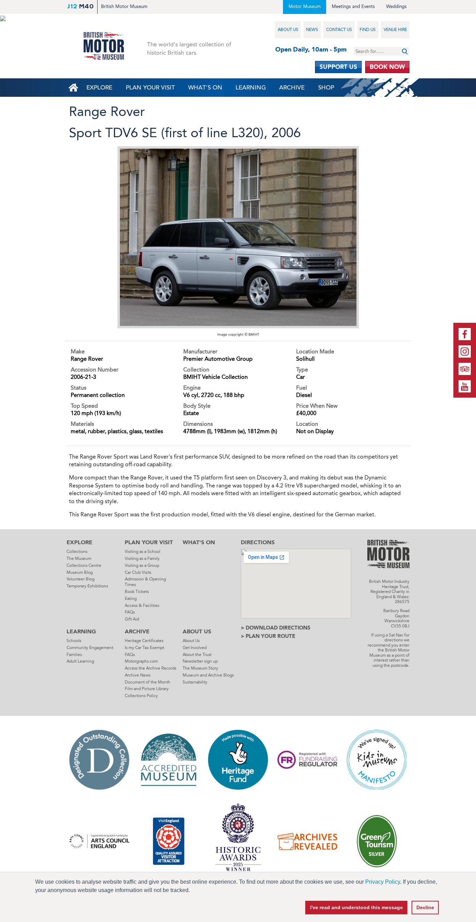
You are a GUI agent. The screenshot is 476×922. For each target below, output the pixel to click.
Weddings (396, 6)
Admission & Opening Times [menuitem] (145, 582)
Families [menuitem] (74, 654)
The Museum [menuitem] (79, 558)
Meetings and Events (353, 6)
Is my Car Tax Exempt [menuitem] (144, 647)
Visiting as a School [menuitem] (142, 551)
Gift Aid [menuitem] (132, 619)
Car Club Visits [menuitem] (138, 572)
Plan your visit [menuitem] (150, 87)
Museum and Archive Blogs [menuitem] (208, 675)
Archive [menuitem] (292, 87)
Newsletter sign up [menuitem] (200, 661)
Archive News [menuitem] (138, 675)
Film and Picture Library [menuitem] (147, 688)
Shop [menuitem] (326, 87)
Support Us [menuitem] (338, 66)
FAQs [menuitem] (130, 612)
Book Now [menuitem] (387, 66)
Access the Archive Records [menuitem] (150, 668)
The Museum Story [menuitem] (200, 668)
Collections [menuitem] (77, 551)
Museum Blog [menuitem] (80, 572)
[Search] (405, 51)
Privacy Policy (382, 882)
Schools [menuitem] (74, 640)
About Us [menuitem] (288, 29)
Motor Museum (305, 6)
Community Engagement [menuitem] (90, 647)
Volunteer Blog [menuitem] (80, 579)
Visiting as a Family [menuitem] (142, 558)
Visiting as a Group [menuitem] (142, 565)
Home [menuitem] (73, 87)
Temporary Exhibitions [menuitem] (87, 586)
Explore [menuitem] (99, 87)
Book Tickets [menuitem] (137, 591)
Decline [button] (425, 907)
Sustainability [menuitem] (195, 682)
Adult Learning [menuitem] (80, 661)
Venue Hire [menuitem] (395, 29)
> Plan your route (268, 636)
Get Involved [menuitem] (195, 647)
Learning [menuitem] (251, 87)
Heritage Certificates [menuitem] (144, 640)
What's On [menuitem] (205, 87)
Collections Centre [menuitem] (84, 565)
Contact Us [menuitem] (339, 29)
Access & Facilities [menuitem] (142, 605)
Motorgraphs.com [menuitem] (141, 661)
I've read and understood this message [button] (356, 907)
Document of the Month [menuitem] (147, 682)
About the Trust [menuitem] (197, 654)
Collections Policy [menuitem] (141, 695)
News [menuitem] (312, 29)
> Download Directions (275, 628)
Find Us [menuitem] (368, 29)
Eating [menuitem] (131, 598)
